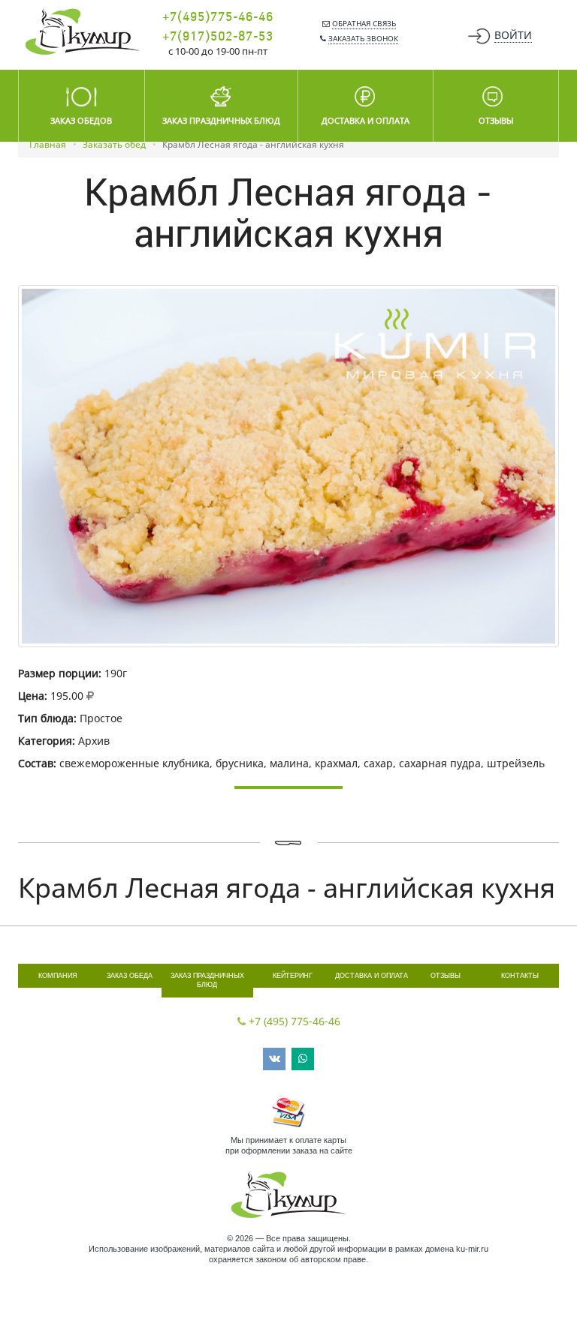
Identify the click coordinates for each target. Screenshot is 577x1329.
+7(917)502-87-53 (217, 36)
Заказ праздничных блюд (207, 980)
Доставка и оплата (371, 976)
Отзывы (445, 976)
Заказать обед (114, 144)
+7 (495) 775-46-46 (294, 1021)
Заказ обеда (130, 976)
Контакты (520, 976)
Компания (57, 976)
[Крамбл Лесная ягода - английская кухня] (288, 466)
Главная (47, 144)
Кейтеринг (293, 976)
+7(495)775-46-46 (217, 17)
